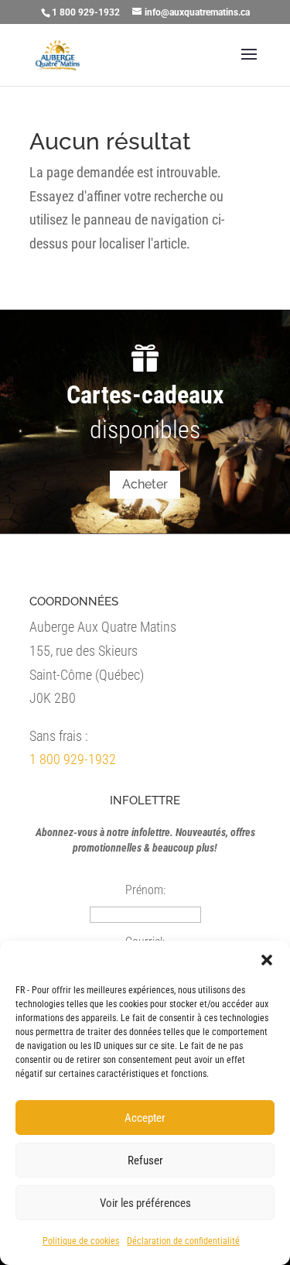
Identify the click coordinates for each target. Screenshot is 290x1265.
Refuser (145, 1160)
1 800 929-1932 (72, 759)
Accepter (145, 1118)
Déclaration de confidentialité (183, 1241)
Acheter (145, 484)
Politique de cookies (81, 1241)
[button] (267, 960)
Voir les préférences (145, 1203)
